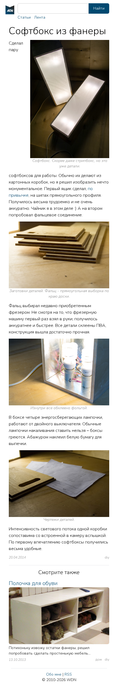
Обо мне (53, 674)
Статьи (24, 17)
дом (98, 659)
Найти (99, 8)
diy (107, 557)
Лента (39, 17)
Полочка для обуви (33, 583)
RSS (68, 674)
